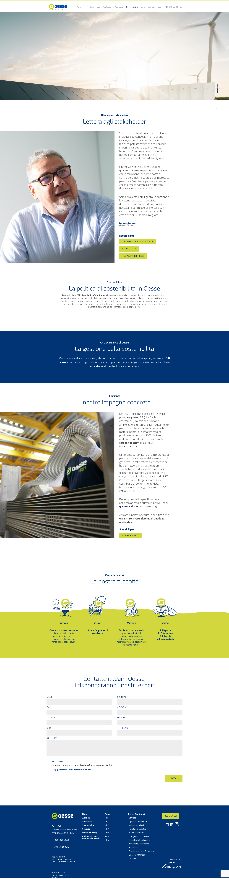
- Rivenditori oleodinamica (139, 840)
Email (50, 707)
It (167, 7)
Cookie (60, 875)
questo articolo (128, 506)
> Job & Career (170, 816)
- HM (107, 836)
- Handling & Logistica (137, 829)
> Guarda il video (130, 535)
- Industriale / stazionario (138, 844)
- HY (107, 829)
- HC (107, 825)
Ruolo (50, 728)
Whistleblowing (89, 833)
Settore (51, 717)
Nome (50, 697)
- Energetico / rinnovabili (138, 836)
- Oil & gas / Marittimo (137, 855)
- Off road (132, 818)
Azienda (80, 7)
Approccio (119, 7)
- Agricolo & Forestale (137, 822)
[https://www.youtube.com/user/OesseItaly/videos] (167, 826)
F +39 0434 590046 (60, 847)
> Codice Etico (129, 248)
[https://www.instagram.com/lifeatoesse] (177, 826)
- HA (107, 840)
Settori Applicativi (104, 7)
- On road (132, 859)
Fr (177, 7)
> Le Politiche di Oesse (133, 256)
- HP (107, 833)
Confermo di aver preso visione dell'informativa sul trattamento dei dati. (83, 765)
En (170, 7)
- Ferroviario (133, 848)
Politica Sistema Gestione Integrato (91, 837)
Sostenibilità (132, 7)
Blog (143, 7)
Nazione (122, 717)
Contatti (151, 7)
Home (85, 814)
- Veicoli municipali (136, 825)
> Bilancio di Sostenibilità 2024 (137, 241)
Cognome (122, 697)
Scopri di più (126, 235)
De (174, 7)
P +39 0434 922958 (61, 840)
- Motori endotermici (136, 833)
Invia (174, 778)
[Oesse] (58, 7)
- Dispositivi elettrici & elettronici (141, 851)
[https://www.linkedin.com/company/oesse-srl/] (171, 826)
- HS (107, 822)
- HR (107, 818)
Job (159, 7)
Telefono (122, 728)
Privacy (54, 875)
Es (181, 7)
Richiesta (52, 738)
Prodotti (90, 7)
